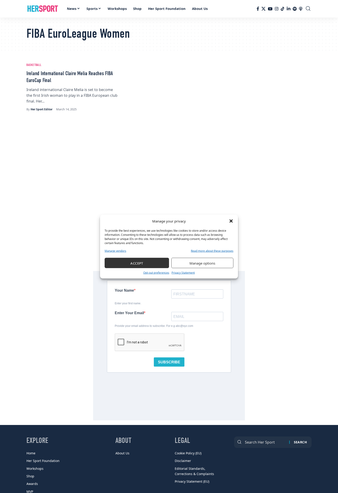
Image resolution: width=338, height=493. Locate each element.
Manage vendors (115, 251)
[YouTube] (270, 8)
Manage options (202, 263)
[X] (263, 8)
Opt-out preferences (156, 272)
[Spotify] (295, 8)
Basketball (34, 65)
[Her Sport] (42, 8)
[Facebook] (257, 8)
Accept (136, 263)
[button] (231, 221)
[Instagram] (277, 8)
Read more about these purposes (212, 251)
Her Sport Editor (41, 109)
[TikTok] (283, 8)
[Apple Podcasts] (301, 8)
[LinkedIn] (289, 8)
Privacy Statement (183, 272)
